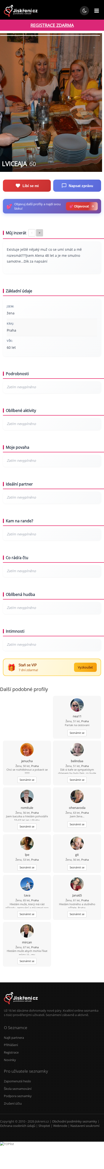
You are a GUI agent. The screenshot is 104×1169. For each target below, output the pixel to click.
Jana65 (77, 895)
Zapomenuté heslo (17, 1081)
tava (27, 895)
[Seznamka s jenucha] (27, 750)
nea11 (77, 716)
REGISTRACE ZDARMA (52, 25)
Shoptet (44, 1125)
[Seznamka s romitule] (27, 797)
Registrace (11, 1052)
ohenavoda (77, 807)
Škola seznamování (17, 1088)
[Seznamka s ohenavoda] (77, 797)
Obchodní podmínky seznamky (74, 1121)
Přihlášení (11, 1045)
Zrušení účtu (13, 1103)
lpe (27, 854)
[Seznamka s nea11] (77, 705)
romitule (27, 807)
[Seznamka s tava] (27, 884)
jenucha (27, 761)
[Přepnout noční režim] (84, 10)
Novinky (10, 1060)
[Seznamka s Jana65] (77, 884)
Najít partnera (14, 1037)
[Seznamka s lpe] (27, 844)
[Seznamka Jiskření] (21, 1006)
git (77, 854)
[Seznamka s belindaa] (77, 750)
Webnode (60, 1125)
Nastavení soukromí (84, 1125)
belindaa (77, 761)
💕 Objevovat (79, 206)
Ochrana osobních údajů (17, 1125)
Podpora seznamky (18, 1096)
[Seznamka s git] (77, 844)
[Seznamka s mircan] (27, 931)
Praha (85, 721)
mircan (27, 942)
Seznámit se (77, 733)
